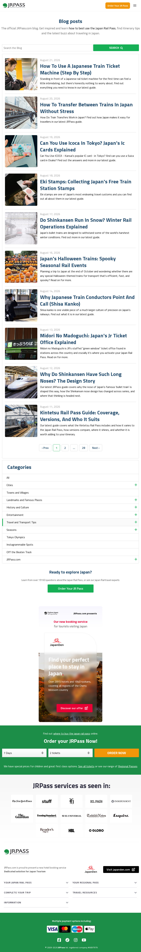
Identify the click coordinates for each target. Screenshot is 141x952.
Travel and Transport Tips (21, 522)
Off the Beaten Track (19, 552)
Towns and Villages (18, 492)
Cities (10, 485)
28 (83, 448)
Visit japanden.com (118, 869)
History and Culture (18, 507)
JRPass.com (13, 559)
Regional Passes (127, 766)
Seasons (12, 530)
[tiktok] (67, 940)
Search (114, 48)
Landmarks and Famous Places (24, 500)
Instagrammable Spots (20, 544)
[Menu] (134, 5)
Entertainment (15, 515)
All (8, 478)
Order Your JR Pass (117, 5)
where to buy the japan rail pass (71, 733)
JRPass (61, 947)
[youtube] (84, 940)
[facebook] (59, 940)
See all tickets (86, 766)
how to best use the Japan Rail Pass (92, 28)
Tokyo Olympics (16, 537)
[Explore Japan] (14, 5)
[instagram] (76, 940)
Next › (95, 448)
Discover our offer (72, 708)
